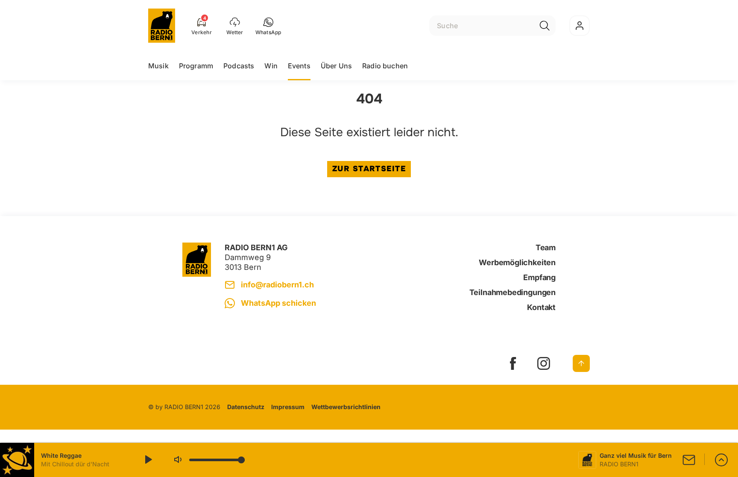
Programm (196, 65)
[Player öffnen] (721, 460)
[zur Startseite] (162, 26)
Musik (158, 65)
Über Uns (336, 65)
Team (546, 247)
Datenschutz (245, 406)
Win (270, 65)
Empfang (539, 277)
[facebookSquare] (512, 363)
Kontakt (541, 307)
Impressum (288, 406)
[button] (268, 25)
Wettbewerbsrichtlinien (346, 406)
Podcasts (238, 65)
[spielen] (147, 459)
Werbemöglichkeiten (517, 262)
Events (299, 65)
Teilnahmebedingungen (512, 292)
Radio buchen (385, 65)
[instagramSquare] (543, 363)
